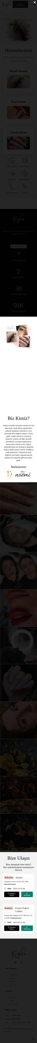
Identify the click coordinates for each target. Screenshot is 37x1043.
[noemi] (23, 474)
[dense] (9, 474)
